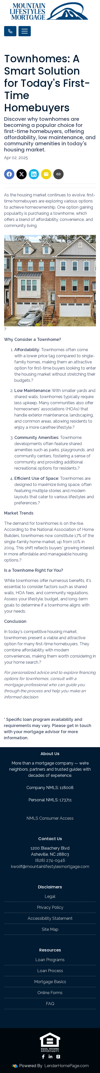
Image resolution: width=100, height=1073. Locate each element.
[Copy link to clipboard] (58, 174)
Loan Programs (50, 959)
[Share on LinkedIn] (34, 174)
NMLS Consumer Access (50, 818)
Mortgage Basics (50, 981)
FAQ (50, 1003)
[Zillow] (58, 1057)
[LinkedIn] (50, 1057)
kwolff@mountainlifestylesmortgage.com (50, 866)
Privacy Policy (50, 907)
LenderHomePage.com (66, 1065)
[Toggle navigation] (24, 31)
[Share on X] (21, 174)
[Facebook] (43, 1057)
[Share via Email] (46, 174)
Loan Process (50, 970)
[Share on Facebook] (9, 174)
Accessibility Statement (50, 918)
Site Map (50, 929)
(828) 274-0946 (50, 860)
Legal (50, 896)
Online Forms (50, 992)
